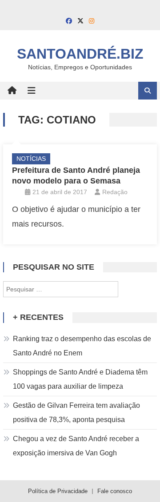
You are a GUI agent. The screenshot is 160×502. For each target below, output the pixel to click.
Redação (115, 191)
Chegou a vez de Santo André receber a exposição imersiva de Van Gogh (76, 446)
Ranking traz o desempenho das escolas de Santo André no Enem (82, 346)
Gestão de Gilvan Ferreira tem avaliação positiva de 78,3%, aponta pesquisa (76, 412)
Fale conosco (114, 491)
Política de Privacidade (58, 491)
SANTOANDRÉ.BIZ (80, 54)
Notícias (31, 158)
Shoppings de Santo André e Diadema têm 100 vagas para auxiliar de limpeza (80, 379)
